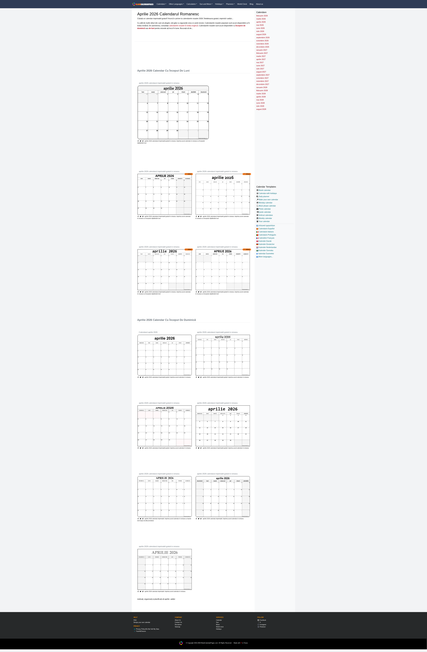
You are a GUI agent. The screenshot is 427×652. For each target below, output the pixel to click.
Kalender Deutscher (266, 244)
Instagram (262, 624)
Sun (217, 622)
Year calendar (264, 221)
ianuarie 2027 (261, 50)
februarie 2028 (262, 90)
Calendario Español (266, 229)
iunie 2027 (260, 66)
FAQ (135, 620)
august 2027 (261, 72)
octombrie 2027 (262, 78)
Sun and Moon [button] (205, 4)
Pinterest (262, 627)
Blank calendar (265, 190)
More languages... (265, 257)
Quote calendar (265, 212)
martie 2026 (261, 19)
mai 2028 (260, 100)
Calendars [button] (161, 4)
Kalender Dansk (264, 241)
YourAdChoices (141, 631)
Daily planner (264, 196)
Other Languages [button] (176, 4)
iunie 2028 (260, 103)
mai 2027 (260, 62)
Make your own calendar (268, 200)
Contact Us (178, 622)
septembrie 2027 (263, 75)
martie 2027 (261, 56)
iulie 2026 (260, 31)
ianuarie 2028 (261, 87)
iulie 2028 (260, 106)
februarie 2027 (262, 53)
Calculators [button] (191, 4)
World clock (220, 627)
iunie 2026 (260, 28)
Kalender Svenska (265, 250)
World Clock (242, 4)
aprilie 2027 (261, 59)
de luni (151, 28)
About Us (178, 620)
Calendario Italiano (266, 232)
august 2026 (261, 34)
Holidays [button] (218, 4)
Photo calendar (265, 209)
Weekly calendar (265, 218)
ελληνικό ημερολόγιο (266, 225)
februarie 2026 (262, 16)
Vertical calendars (266, 215)
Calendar (219, 620)
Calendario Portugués (267, 235)
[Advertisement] (177, 54)
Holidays (219, 629)
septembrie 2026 (263, 38)
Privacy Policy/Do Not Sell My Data (147, 629)
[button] (140, 141)
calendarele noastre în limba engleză (183, 26)
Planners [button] (229, 4)
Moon (218, 624)
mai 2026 (260, 25)
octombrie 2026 (262, 41)
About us (259, 4)
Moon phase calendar (267, 206)
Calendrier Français (266, 238)
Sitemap (177, 627)
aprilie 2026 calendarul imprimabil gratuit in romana (159, 83)
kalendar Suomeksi (266, 254)
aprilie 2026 (261, 22)
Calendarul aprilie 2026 (148, 332)
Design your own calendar (142, 622)
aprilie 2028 (261, 97)
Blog (251, 4)
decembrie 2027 (262, 84)
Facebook (262, 620)
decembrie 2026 (262, 47)
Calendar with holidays (268, 193)
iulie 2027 (260, 69)
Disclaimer (178, 624)
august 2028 (261, 109)
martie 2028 (261, 94)
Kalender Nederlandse (267, 247)
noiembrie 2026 (262, 44)
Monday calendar (265, 203)
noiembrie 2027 (262, 81)
